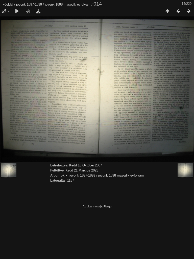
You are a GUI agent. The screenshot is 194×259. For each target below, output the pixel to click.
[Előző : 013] (178, 11)
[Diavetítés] (17, 11)
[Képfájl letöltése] (38, 11)
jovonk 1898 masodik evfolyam (67, 4)
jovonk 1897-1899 (29, 4)
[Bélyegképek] (167, 11)
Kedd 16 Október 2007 (85, 165)
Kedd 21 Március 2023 (81, 170)
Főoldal (8, 4)
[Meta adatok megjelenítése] (27, 11)
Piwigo (107, 206)
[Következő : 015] (188, 11)
